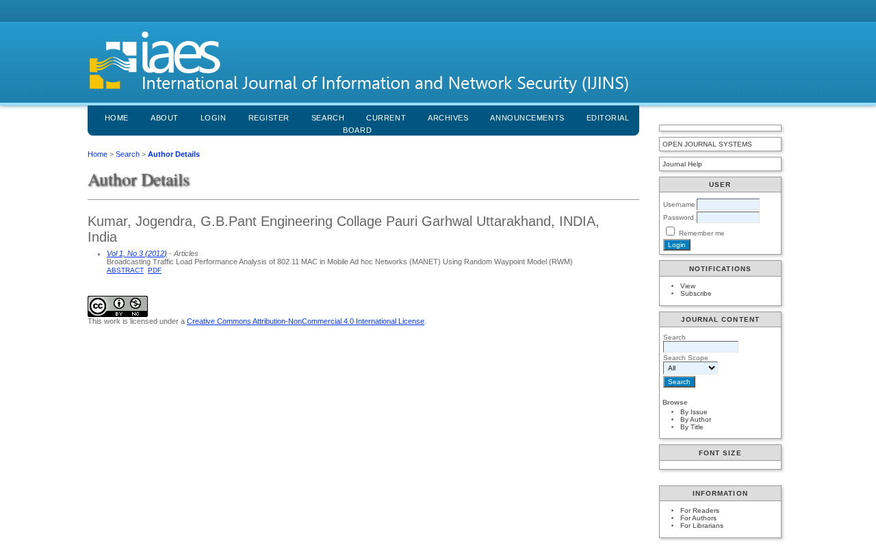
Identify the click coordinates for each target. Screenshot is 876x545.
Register (268, 118)
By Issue (694, 412)
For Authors (698, 518)
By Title (692, 427)
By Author (695, 419)
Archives (448, 118)
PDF (155, 270)
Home (117, 118)
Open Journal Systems (707, 144)
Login (214, 118)
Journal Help (682, 164)
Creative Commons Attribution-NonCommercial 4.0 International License (305, 321)
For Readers (699, 510)
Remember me (702, 233)
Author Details (174, 154)
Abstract (125, 270)
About (165, 118)
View (687, 286)
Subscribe (696, 293)
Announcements (527, 118)
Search (327, 118)
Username (679, 204)
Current (386, 118)
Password (678, 217)
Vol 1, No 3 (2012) (137, 253)
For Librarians (701, 525)
